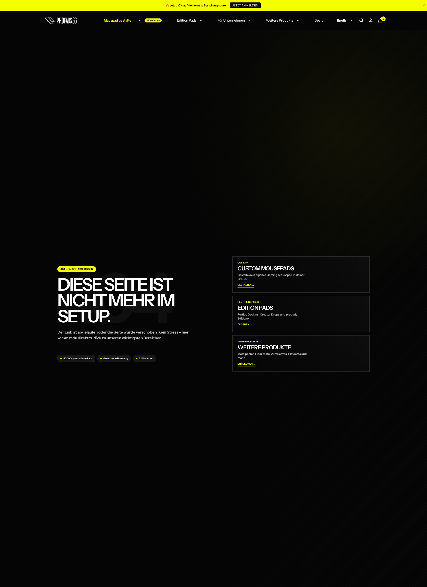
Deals (318, 20)
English (342, 20)
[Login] (371, 20)
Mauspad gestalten (118, 20)
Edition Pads (186, 20)
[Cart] (380, 20)
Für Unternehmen (231, 20)
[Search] (361, 20)
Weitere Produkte (279, 20)
